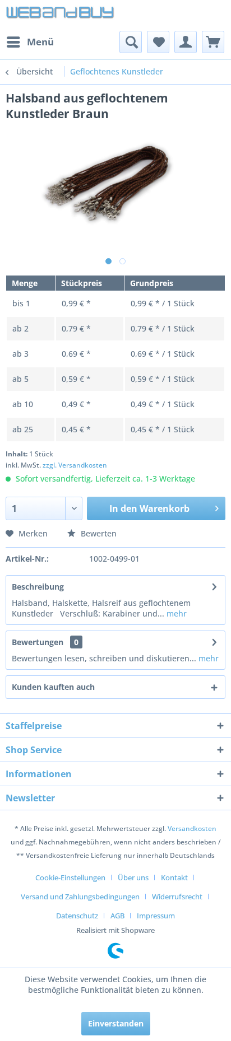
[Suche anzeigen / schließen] (130, 42)
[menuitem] (29, 42)
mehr (175, 613)
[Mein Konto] (185, 42)
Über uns (133, 877)
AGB (117, 916)
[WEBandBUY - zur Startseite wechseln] (61, 15)
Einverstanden (116, 1023)
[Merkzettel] (158, 42)
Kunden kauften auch (53, 686)
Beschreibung (38, 586)
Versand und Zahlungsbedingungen (80, 896)
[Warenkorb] (213, 42)
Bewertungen (37, 642)
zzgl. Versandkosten (75, 465)
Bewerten (97, 533)
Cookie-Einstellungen (70, 877)
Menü (40, 41)
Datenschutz (77, 916)
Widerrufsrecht (177, 896)
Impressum (156, 916)
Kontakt (174, 877)
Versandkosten (192, 828)
